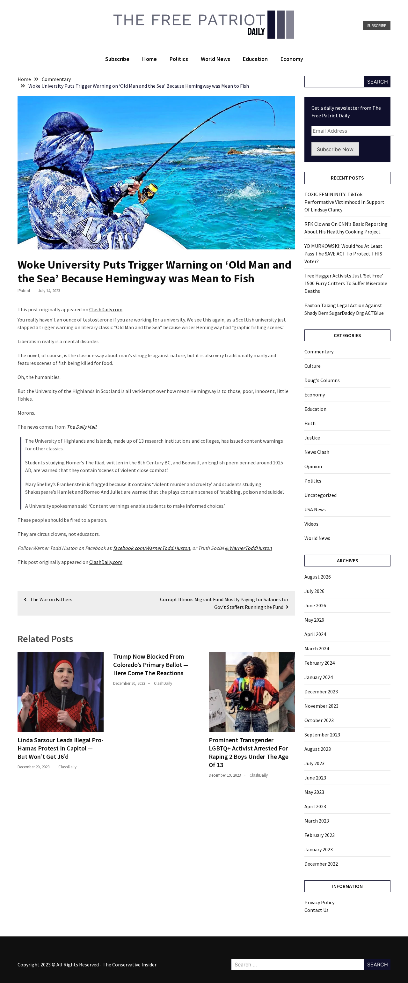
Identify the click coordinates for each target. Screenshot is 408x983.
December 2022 (321, 864)
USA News (315, 509)
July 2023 (314, 763)
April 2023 (315, 806)
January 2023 (318, 849)
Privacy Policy (319, 902)
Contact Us (316, 910)
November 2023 (321, 706)
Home (149, 59)
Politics (179, 59)
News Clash (316, 452)
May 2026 (314, 620)
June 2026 (315, 605)
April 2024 (315, 634)
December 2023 (321, 691)
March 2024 (316, 648)
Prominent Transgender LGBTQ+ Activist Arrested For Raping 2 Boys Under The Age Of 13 (248, 752)
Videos (311, 524)
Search (377, 81)
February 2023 (319, 835)
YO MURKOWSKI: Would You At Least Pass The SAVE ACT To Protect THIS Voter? (343, 253)
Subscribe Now (335, 149)
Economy (291, 59)
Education (255, 59)
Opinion (313, 466)
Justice (312, 437)
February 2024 (319, 663)
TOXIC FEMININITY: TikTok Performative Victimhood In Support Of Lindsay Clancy (344, 202)
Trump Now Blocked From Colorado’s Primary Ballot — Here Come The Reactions (150, 664)
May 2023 (314, 792)
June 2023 (315, 777)
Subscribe (376, 25)
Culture (312, 366)
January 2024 (318, 677)
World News (215, 59)
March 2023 (316, 820)
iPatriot (24, 290)
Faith (310, 423)
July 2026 (314, 591)
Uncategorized (320, 495)
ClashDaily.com (105, 309)
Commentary (318, 351)
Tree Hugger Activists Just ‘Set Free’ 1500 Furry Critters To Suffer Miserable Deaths (345, 283)
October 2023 (319, 720)
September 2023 (322, 734)
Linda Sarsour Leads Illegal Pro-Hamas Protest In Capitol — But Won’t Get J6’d (61, 748)
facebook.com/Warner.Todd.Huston (151, 548)
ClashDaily (67, 767)
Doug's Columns (322, 380)
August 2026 (317, 576)
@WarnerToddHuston (248, 548)
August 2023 (317, 749)
